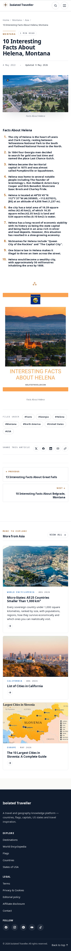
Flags (6, 853)
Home (6, 20)
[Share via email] (58, 448)
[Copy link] (65, 448)
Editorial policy (11, 897)
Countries (8, 860)
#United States (55, 424)
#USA (8, 431)
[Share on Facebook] (43, 448)
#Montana (11, 424)
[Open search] (55, 5)
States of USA (11, 867)
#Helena (59, 416)
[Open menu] (64, 5)
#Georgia (43, 416)
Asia (27, 20)
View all (56, 535)
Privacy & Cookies (13, 890)
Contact (7, 910)
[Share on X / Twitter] (36, 448)
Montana (17, 20)
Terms (6, 883)
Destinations (10, 839)
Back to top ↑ (60, 945)
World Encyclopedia (14, 846)
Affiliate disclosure (14, 903)
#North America (32, 424)
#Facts (28, 416)
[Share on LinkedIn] (51, 448)
